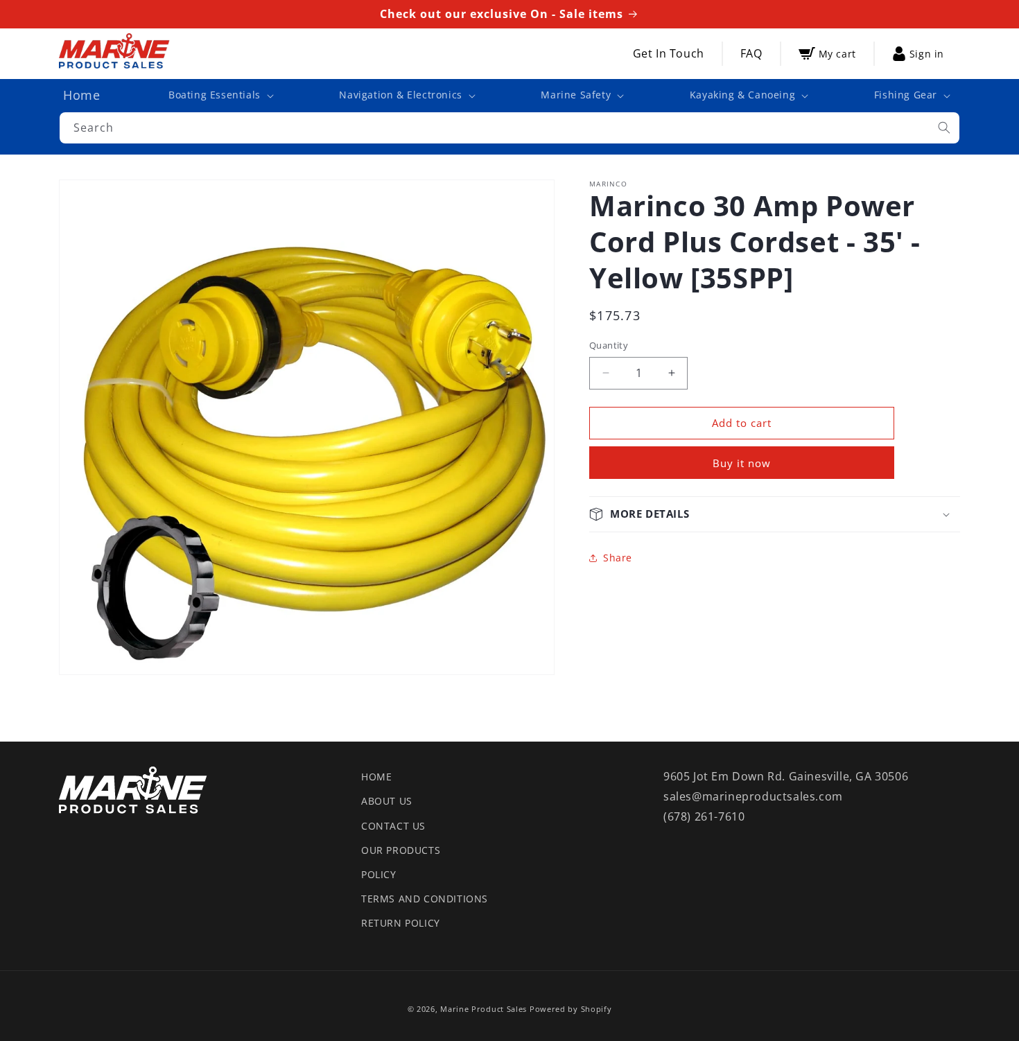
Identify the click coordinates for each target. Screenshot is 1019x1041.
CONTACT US (393, 825)
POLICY (379, 874)
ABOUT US (386, 800)
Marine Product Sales (483, 1009)
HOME (376, 776)
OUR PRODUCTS (400, 850)
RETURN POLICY (400, 922)
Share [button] (617, 557)
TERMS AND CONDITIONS (424, 898)
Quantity (608, 345)
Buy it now (742, 463)
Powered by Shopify (571, 1009)
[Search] (944, 127)
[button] (219, 95)
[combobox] (509, 127)
